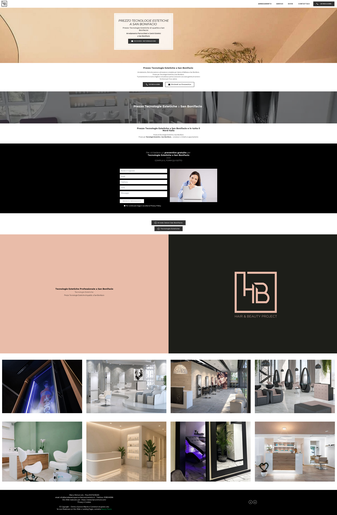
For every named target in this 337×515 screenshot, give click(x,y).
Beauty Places (106, 509)
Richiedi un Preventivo (181, 84)
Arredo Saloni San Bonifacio (170, 223)
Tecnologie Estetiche (170, 229)
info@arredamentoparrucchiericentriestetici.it (77, 497)
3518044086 (325, 4)
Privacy (81, 502)
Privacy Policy (155, 206)
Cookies (88, 502)
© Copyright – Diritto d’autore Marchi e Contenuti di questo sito (84, 507)
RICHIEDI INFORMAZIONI (145, 41)
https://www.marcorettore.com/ (93, 500)
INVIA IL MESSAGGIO (132, 201)
